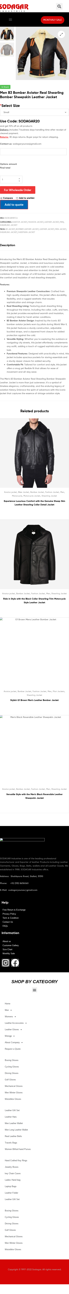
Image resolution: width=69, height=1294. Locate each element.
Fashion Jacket (35, 222)
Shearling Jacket (8, 225)
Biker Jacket (23, 492)
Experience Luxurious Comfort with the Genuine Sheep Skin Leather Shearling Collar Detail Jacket (34, 503)
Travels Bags (11, 1142)
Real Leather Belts (13, 1136)
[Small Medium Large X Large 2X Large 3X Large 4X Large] (34, 112)
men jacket (60, 229)
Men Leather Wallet (14, 1123)
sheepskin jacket (26, 232)
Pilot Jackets (59, 691)
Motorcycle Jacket (31, 496)
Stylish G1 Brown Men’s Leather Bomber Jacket (34, 700)
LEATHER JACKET (46, 229)
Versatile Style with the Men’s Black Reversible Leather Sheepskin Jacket (34, 796)
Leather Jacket (51, 222)
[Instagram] (6, 963)
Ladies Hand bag (12, 1180)
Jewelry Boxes (11, 1167)
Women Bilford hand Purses (18, 1149)
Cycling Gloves (12, 1066)
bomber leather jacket (27, 229)
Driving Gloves (11, 1073)
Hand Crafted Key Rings (16, 1160)
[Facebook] (15, 963)
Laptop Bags (11, 1186)
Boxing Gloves (11, 1060)
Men (62, 222)
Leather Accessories (14, 1023)
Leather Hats (11, 1117)
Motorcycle (17, 496)
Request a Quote (13, 1049)
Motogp (8, 1036)
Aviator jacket (19, 222)
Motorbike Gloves (13, 1099)
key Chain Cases (13, 1173)
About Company (12, 1042)
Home (7, 1003)
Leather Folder (11, 1193)
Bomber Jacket (37, 492)
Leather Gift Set (12, 1110)
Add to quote (14, 205)
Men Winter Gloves (14, 1092)
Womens (9, 1016)
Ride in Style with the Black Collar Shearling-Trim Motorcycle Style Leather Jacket (34, 600)
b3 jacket (10, 229)
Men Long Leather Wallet (16, 1130)
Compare (8, 198)
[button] (10, 19)
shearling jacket (8, 232)
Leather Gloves (12, 1029)
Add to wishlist (26, 198)
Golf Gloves (10, 1079)
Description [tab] (7, 245)
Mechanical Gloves (14, 1086)
